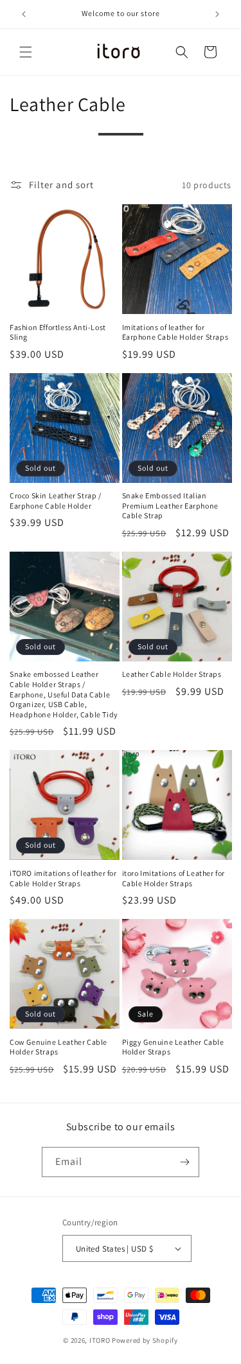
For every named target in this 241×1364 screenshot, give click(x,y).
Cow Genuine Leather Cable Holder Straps (58, 1047)
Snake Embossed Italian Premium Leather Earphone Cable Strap (170, 505)
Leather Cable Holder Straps (172, 674)
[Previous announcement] (24, 14)
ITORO (100, 1340)
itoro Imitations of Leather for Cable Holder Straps (174, 878)
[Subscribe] (184, 1162)
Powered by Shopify (145, 1340)
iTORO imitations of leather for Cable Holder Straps (63, 878)
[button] (26, 52)
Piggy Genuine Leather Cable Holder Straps (173, 1047)
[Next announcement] (217, 14)
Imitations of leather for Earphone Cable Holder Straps (175, 332)
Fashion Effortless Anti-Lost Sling (58, 332)
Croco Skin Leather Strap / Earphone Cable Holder (56, 501)
